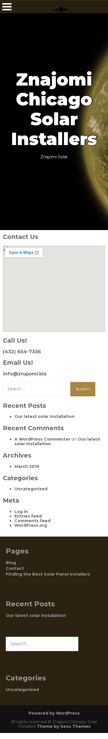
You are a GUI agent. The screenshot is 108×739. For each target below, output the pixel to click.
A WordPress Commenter (42, 439)
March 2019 (26, 466)
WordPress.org (30, 525)
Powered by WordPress (54, 713)
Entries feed (28, 516)
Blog (11, 562)
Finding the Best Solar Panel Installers (48, 574)
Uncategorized (31, 488)
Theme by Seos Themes (63, 726)
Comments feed (32, 520)
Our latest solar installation (44, 416)
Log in (21, 511)
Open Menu (7, 6)
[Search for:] (36, 388)
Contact (15, 568)
